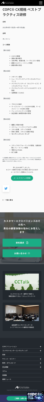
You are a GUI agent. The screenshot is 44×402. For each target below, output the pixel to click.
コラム (4, 371)
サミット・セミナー (9, 359)
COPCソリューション (9, 346)
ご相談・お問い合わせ (22, 398)
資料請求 (20, 242)
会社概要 (5, 367)
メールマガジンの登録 (22, 178)
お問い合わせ (20, 253)
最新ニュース (6, 379)
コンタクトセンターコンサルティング (15, 351)
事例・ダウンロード (9, 363)
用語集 (4, 375)
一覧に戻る (9, 200)
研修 (3, 355)
